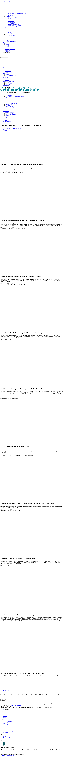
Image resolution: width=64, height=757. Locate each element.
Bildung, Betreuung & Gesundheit (15, 25)
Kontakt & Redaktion (7, 713)
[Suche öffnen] (3, 54)
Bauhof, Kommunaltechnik (13, 24)
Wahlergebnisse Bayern (12, 30)
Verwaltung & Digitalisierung (14, 19)
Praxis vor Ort (8, 27)
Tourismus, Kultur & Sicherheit (14, 26)
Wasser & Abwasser (12, 23)
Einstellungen (20, 754)
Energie (9, 18)
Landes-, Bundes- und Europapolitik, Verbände (17, 13)
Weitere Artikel (6, 690)
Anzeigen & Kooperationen (8, 46)
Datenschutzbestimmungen (16, 705)
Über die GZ (5, 43)
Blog (9, 37)
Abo (4, 42)
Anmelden (3, 700)
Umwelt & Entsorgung (12, 22)
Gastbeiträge (10, 15)
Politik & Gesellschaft (10, 12)
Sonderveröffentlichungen (11, 41)
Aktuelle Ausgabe (7, 52)
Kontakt (7, 45)
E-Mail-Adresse (3, 698)
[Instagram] (33, 745)
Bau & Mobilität (11, 21)
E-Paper (7, 40)
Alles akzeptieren (5, 754)
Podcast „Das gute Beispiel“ (13, 31)
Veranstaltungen (6, 51)
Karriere (4, 717)
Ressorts (4, 11)
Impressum (5, 736)
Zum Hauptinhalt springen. (5, 1)
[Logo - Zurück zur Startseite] (32, 5)
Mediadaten (8, 50)
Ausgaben (5, 39)
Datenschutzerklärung (7, 737)
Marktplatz (10, 36)
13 (3, 688)
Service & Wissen (9, 34)
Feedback (5, 716)
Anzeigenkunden (9, 47)
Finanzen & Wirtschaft (12, 17)
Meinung (10, 14)
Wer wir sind (8, 44)
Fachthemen (8, 16)
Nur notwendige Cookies (13, 754)
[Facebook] (33, 743)
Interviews (10, 33)
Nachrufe (10, 32)
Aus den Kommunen (12, 28)
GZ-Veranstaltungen (7, 121)
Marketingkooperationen (10, 49)
